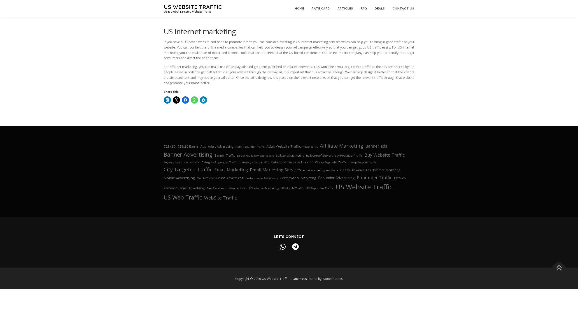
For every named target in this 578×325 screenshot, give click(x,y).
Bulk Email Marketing (290, 155)
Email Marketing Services (275, 170)
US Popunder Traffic (319, 188)
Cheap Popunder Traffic (331, 162)
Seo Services (215, 188)
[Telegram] (295, 246)
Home (299, 8)
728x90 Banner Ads (192, 146)
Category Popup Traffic (254, 162)
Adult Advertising (221, 146)
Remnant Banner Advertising (184, 188)
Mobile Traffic (205, 178)
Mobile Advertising (179, 178)
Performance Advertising (261, 178)
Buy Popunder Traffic (348, 156)
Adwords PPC (310, 146)
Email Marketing (231, 170)
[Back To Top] (559, 268)
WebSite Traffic (220, 198)
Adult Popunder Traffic (250, 146)
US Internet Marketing (264, 188)
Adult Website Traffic (283, 146)
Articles (345, 8)
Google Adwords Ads (355, 170)
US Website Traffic (193, 7)
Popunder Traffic (374, 177)
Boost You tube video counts (255, 155)
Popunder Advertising (336, 177)
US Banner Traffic (236, 188)
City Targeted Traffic (188, 169)
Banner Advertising (188, 154)
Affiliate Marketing (341, 145)
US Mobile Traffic (292, 188)
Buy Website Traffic (384, 155)
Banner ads (376, 146)
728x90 (170, 146)
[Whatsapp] (282, 246)
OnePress (300, 278)
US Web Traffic (183, 197)
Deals (380, 8)
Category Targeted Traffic (292, 162)
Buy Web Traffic (173, 162)
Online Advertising (229, 178)
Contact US (403, 8)
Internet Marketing (386, 170)
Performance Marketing (298, 178)
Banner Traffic (224, 155)
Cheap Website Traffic (362, 162)
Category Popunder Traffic (220, 162)
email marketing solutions (320, 170)
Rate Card (321, 8)
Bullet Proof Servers (319, 156)
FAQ (364, 8)
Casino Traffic (192, 162)
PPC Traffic (400, 178)
